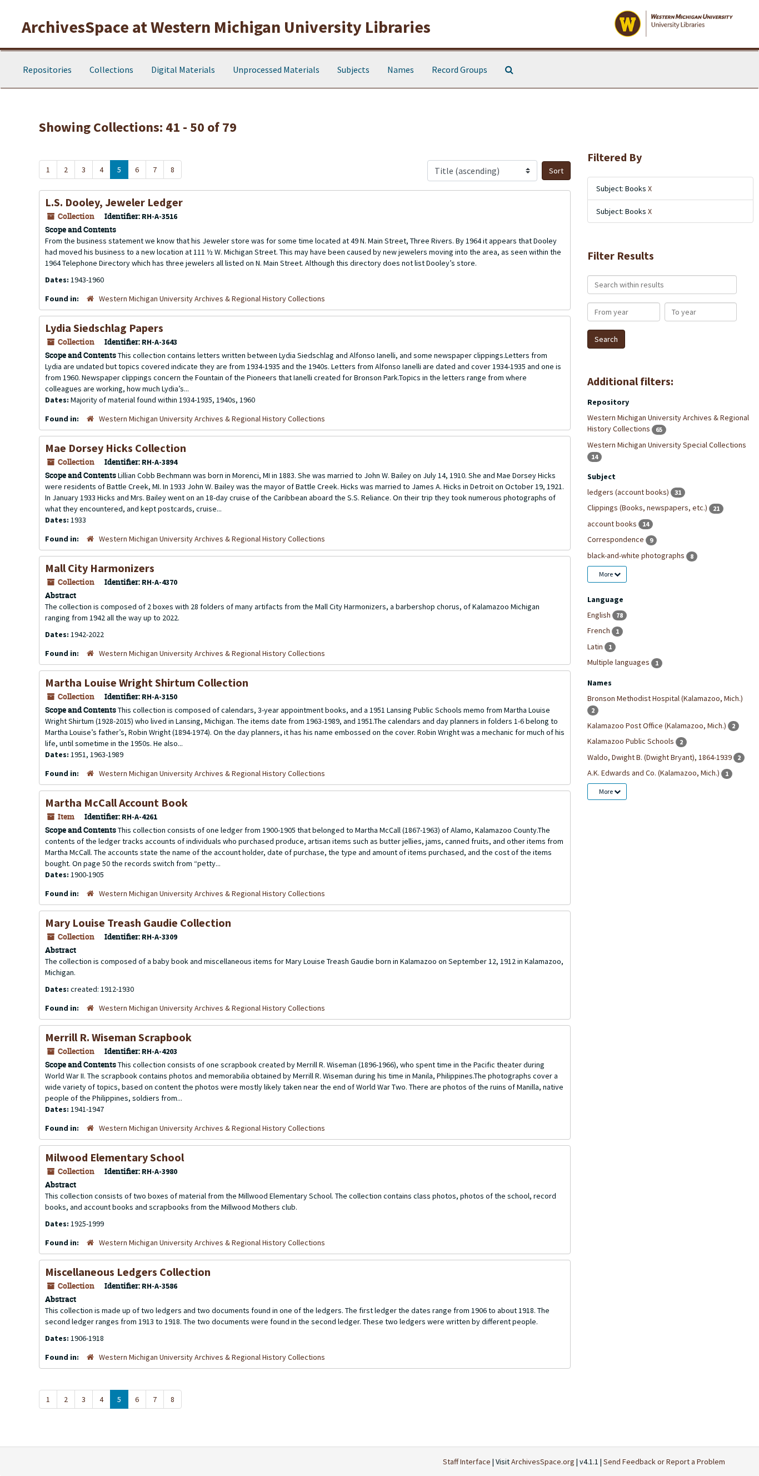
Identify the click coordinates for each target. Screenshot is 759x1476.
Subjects (353, 69)
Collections (111, 69)
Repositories (47, 69)
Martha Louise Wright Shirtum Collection (146, 682)
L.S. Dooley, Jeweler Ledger (114, 202)
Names (400, 69)
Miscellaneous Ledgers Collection (128, 1272)
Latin (596, 647)
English (599, 615)
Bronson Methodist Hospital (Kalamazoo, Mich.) (665, 698)
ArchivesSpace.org (543, 1462)
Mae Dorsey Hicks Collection (115, 448)
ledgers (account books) (629, 492)
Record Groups (459, 69)
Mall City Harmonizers (99, 568)
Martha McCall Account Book (116, 802)
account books (612, 524)
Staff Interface (467, 1462)
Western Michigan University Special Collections (666, 445)
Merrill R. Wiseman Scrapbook (118, 1037)
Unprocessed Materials (276, 69)
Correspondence (616, 539)
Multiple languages (619, 662)
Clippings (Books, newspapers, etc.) (648, 508)
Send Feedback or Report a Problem (664, 1462)
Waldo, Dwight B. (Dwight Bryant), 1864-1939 (660, 757)
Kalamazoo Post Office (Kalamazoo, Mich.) (657, 725)
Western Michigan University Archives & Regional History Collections (212, 299)
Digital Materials (183, 69)
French (599, 630)
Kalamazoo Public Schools (631, 741)
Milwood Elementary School (114, 1157)
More (606, 574)
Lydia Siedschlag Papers (104, 328)
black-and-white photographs (636, 555)
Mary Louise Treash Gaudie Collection (138, 923)
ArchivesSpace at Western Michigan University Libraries (226, 26)
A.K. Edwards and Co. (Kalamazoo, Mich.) (654, 773)
